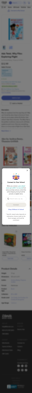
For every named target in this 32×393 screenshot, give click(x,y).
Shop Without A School (16, 209)
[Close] (27, 170)
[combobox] (16, 199)
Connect (16, 205)
